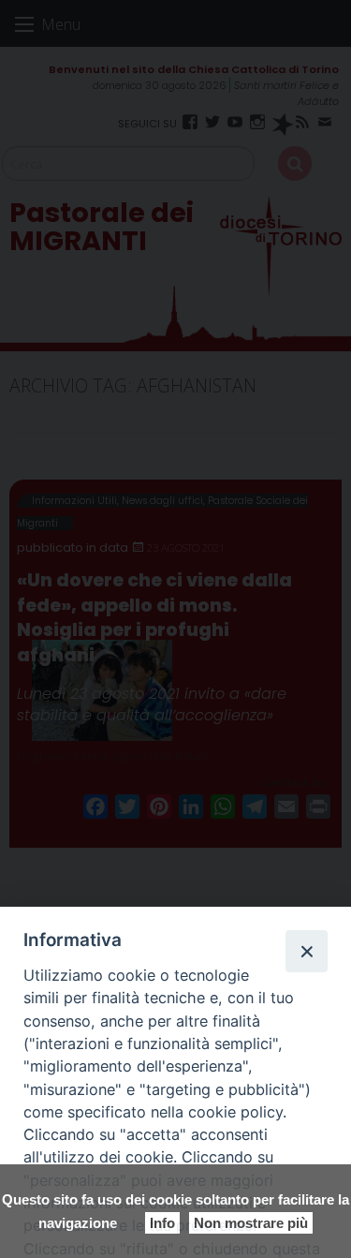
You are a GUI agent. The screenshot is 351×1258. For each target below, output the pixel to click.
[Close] (306, 950)
